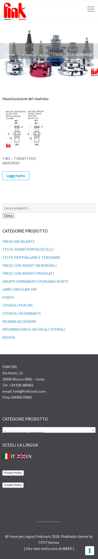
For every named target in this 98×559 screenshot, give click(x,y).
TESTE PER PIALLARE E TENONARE (31, 257)
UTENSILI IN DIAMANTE (21, 313)
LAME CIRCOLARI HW (19, 289)
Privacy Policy (13, 472)
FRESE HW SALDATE (18, 241)
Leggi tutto (15, 175)
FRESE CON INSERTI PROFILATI (28, 273)
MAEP (67, 548)
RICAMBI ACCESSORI (19, 321)
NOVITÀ (8, 337)
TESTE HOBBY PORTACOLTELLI (28, 249)
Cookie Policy (13, 485)
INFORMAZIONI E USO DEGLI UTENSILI (33, 329)
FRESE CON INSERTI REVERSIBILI (29, 265)
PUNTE (8, 297)
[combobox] (49, 430)
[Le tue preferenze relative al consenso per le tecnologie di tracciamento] (89, 550)
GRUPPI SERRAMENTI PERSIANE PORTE (35, 281)
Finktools (69, 536)
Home (9, 54)
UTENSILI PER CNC (17, 305)
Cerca (8, 216)
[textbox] (49, 432)
